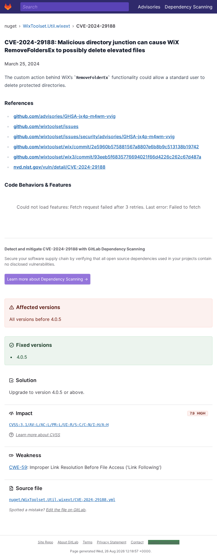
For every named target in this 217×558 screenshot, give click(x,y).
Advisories (149, 7)
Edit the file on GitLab (66, 509)
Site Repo (45, 542)
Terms (87, 542)
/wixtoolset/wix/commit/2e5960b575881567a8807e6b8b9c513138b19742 (106, 146)
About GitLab (68, 542)
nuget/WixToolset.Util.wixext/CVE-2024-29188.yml (62, 499)
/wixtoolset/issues (46, 126)
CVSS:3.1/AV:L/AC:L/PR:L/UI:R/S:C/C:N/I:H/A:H (58, 424)
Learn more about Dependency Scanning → (47, 279)
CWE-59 (18, 467)
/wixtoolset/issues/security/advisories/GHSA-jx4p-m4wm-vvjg (94, 136)
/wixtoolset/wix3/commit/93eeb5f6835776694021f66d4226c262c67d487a (107, 157)
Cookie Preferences (163, 542)
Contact (137, 542)
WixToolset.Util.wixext (46, 26)
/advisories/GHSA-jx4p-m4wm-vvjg (65, 116)
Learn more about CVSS (38, 434)
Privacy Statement (111, 542)
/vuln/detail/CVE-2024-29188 (59, 167)
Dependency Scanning (188, 7)
